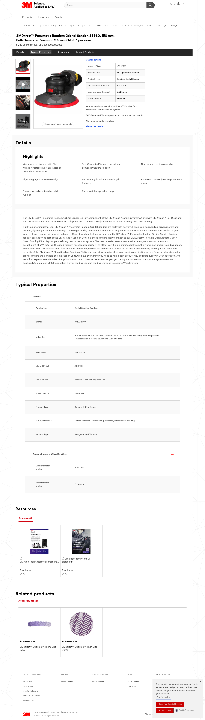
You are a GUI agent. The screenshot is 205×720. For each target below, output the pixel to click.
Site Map (132, 686)
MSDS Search (98, 682)
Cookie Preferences (69, 712)
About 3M (27, 682)
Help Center (133, 682)
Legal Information (41, 712)
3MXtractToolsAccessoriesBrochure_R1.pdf (39, 562)
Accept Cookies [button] (165, 710)
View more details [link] (94, 126)
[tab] (25, 518)
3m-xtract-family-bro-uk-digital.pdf (76, 560)
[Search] (150, 5)
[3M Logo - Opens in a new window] (38, 5)
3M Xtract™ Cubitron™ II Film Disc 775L (38, 648)
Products (27, 17)
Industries (43, 17)
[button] (185, 710)
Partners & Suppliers (31, 696)
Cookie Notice (163, 697)
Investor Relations (30, 691)
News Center (66, 682)
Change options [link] (93, 60)
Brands (58, 17)
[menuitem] (20, 52)
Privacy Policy (55, 712)
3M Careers (28, 686)
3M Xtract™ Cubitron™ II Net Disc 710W (79, 648)
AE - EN (173, 4)
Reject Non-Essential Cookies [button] (170, 704)
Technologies (28, 700)
